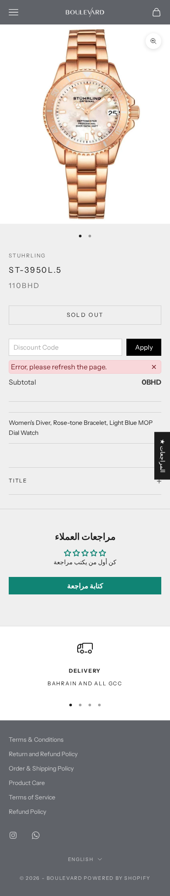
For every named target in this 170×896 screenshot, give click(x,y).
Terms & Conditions (36, 739)
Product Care (27, 783)
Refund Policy (27, 812)
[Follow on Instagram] (13, 835)
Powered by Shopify (117, 878)
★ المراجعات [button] (163, 455)
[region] (85, 664)
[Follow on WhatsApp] (35, 835)
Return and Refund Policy (43, 754)
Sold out (85, 314)
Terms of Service (32, 797)
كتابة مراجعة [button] (85, 585)
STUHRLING (27, 255)
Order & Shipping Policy (41, 768)
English (81, 859)
